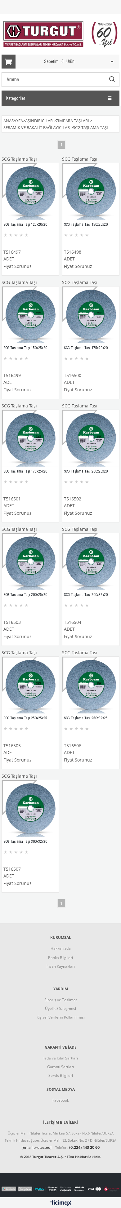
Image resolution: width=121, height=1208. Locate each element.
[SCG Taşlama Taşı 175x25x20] (30, 438)
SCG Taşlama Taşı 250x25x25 (25, 718)
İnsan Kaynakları (61, 966)
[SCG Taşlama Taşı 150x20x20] (90, 191)
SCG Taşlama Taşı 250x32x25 (86, 718)
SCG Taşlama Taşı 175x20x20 (86, 348)
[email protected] (37, 1147)
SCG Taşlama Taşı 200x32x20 (86, 595)
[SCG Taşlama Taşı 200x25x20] (30, 561)
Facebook (60, 1100)
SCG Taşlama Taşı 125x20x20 (25, 224)
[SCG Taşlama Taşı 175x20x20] (90, 314)
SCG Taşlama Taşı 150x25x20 (25, 348)
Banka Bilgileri (60, 957)
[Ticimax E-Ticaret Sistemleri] (61, 1203)
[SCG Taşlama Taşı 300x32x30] (30, 808)
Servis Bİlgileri (60, 1075)
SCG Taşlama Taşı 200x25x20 (25, 595)
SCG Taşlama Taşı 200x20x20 (86, 471)
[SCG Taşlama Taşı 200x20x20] (90, 438)
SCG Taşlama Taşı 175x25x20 (25, 471)
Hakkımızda (61, 948)
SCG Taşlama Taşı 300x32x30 (25, 841)
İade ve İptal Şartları (60, 1058)
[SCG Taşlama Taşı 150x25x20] (30, 314)
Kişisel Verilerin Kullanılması (61, 1017)
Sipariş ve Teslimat (60, 999)
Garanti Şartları (60, 1066)
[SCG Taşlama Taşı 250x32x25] (90, 685)
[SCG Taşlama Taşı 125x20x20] (30, 191)
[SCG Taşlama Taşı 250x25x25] (30, 685)
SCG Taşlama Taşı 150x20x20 (86, 224)
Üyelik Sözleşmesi (60, 1008)
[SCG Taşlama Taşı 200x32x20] (90, 561)
